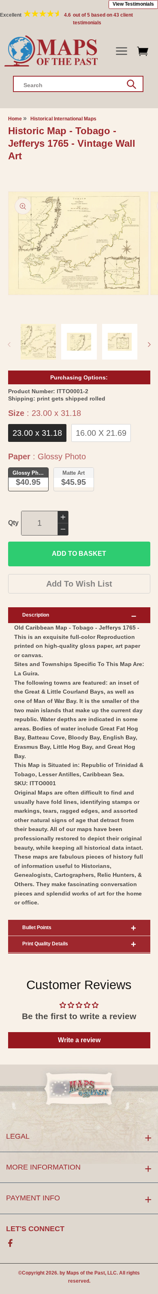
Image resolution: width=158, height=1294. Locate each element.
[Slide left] (9, 344)
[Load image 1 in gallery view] (38, 342)
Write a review (79, 1040)
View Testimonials (133, 4)
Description (35, 615)
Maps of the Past (85, 1273)
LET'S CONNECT (35, 1229)
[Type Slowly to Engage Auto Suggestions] (131, 84)
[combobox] (78, 84)
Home (15, 119)
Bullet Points (36, 927)
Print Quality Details (45, 944)
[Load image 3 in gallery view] (120, 342)
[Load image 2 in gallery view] (79, 342)
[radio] (37, 433)
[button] (121, 51)
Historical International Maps (63, 119)
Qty (13, 522)
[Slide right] (149, 344)
